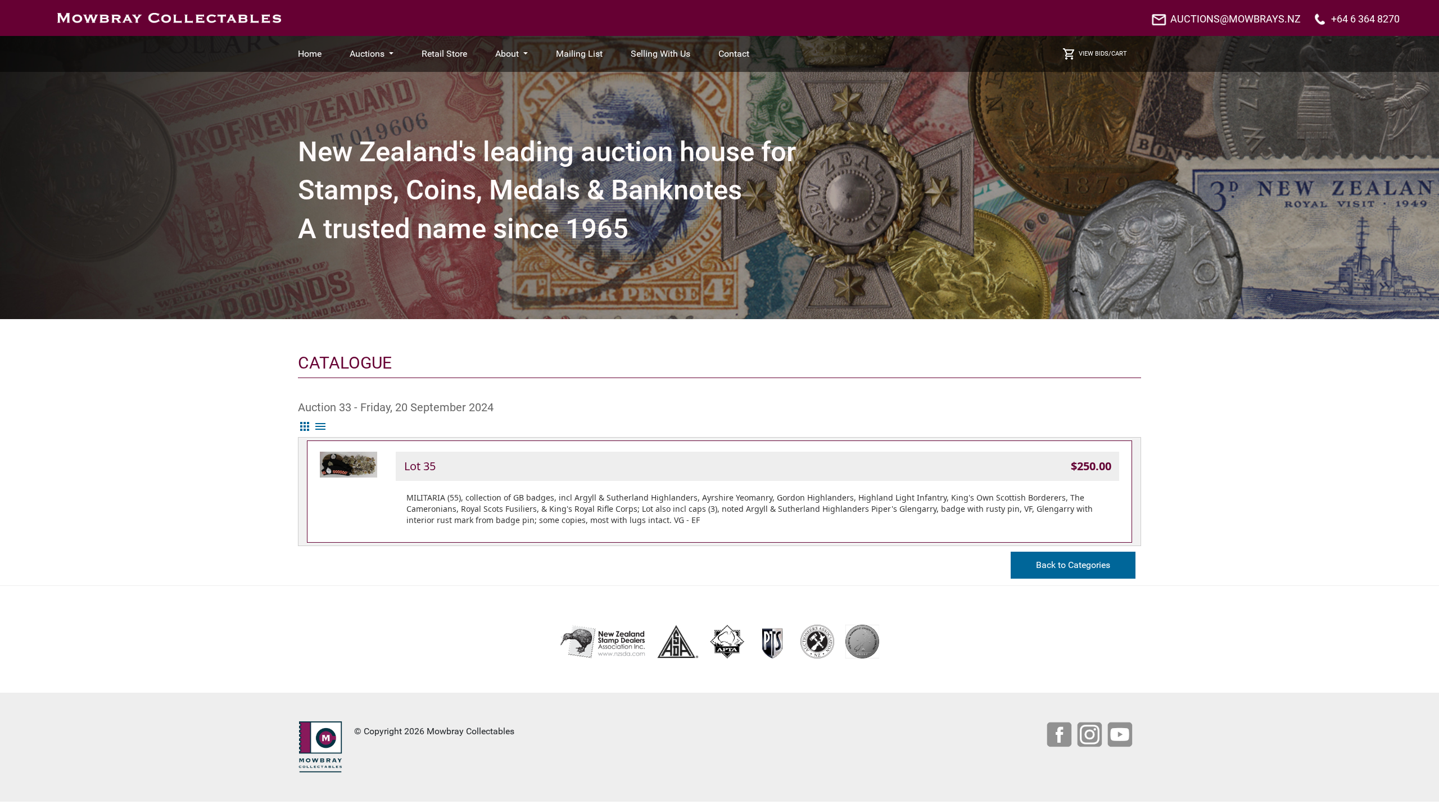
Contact (733, 53)
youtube (1121, 736)
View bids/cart (1103, 53)
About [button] (508, 53)
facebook (1061, 736)
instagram (1091, 736)
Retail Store (444, 53)
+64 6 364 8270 (1365, 19)
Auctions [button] (368, 53)
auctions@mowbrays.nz (1235, 19)
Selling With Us (660, 53)
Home (310, 53)
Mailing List (579, 53)
